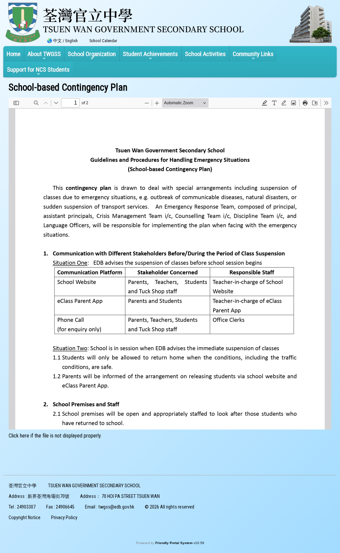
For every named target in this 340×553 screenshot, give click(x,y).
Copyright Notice (25, 517)
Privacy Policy (64, 517)
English (71, 40)
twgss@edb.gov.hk (116, 507)
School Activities (205, 53)
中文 (57, 40)
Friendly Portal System (174, 543)
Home (14, 53)
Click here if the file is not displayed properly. (55, 436)
